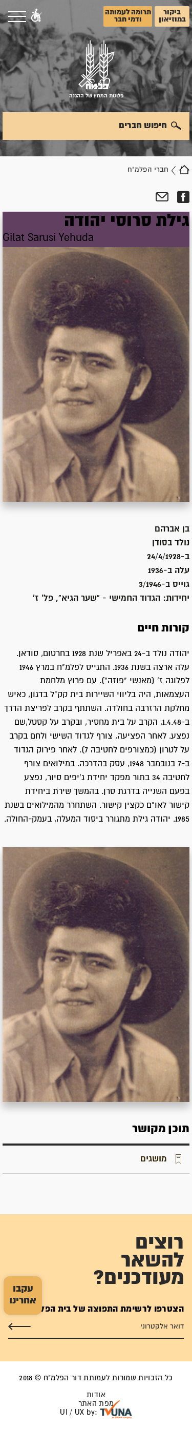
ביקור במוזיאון (172, 16)
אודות (96, 1395)
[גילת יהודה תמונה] (96, 357)
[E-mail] (162, 197)
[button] (36, 16)
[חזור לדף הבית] (184, 169)
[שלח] (19, 1326)
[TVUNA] (116, 1409)
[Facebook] (183, 197)
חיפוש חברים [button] (143, 125)
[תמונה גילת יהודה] (96, 974)
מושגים (153, 1158)
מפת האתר (96, 1403)
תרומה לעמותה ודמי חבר (128, 16)
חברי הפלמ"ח (147, 170)
